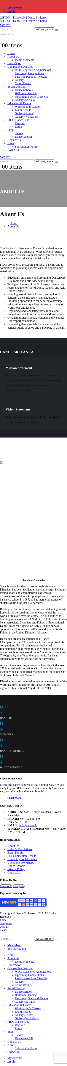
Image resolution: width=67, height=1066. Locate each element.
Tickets (19, 133)
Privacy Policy (16, 869)
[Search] (56, 30)
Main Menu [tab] (14, 945)
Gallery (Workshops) (27, 116)
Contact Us (14, 140)
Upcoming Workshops (20, 862)
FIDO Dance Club (18, 120)
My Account (14, 7)
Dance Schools (24, 90)
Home (11, 53)
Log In (11, 11)
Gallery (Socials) (25, 100)
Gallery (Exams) (24, 113)
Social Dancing (16, 86)
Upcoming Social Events (22, 859)
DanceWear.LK (24, 136)
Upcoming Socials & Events (31, 96)
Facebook (6, 886)
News (10, 143)
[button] (5, 25)
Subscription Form (26, 146)
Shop (10, 130)
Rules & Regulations (19, 849)
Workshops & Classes (28, 106)
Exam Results (23, 110)
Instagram (18, 886)
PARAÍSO (13, 150)
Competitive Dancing (20, 66)
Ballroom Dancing (26, 93)
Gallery (19, 80)
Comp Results (23, 83)
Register (20, 123)
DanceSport (14, 63)
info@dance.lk (28, 825)
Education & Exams (19, 103)
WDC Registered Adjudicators (33, 69)
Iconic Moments (24, 59)
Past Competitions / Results (31, 76)
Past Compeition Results (21, 855)
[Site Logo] (23, 19)
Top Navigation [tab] (16, 948)
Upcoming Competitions (29, 73)
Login (18, 126)
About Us (13, 56)
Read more (14, 798)
